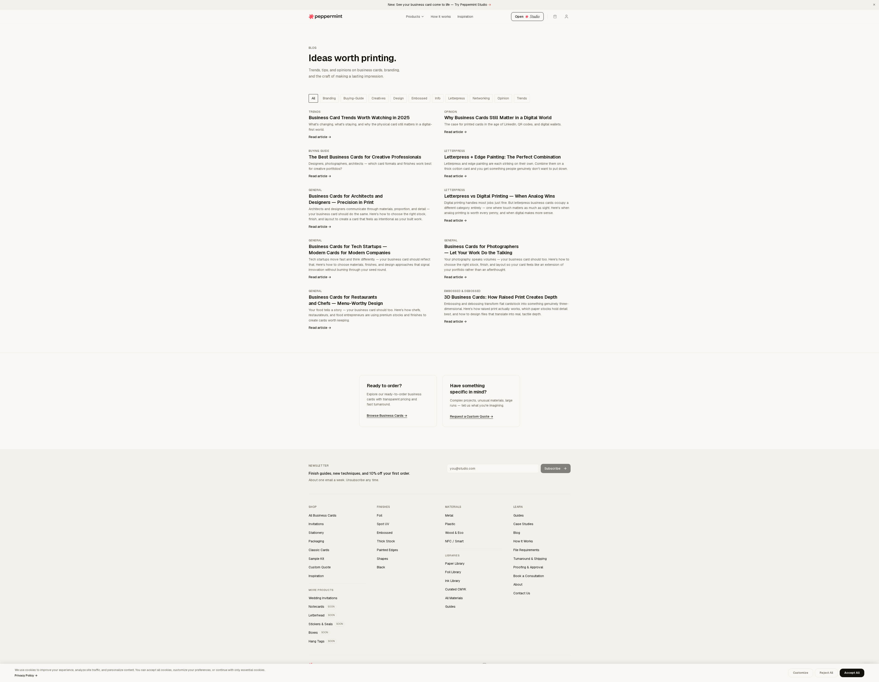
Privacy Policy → (26, 675)
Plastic (450, 524)
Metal (449, 515)
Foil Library (453, 572)
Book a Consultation (528, 576)
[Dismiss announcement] (874, 5)
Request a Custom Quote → (471, 416)
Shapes (382, 559)
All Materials (454, 598)
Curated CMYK (455, 589)
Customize (800, 673)
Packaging (316, 541)
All (313, 98)
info (438, 98)
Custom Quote (320, 567)
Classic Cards (319, 550)
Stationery (316, 533)
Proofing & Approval (528, 567)
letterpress (456, 98)
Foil (379, 515)
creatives (379, 98)
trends (522, 98)
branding (329, 98)
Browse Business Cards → (387, 415)
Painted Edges (387, 550)
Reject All (826, 673)
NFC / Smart (454, 541)
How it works (441, 16)
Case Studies (523, 524)
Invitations (316, 524)
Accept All (852, 673)
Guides (450, 606)
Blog (516, 533)
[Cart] (555, 16)
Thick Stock (386, 541)
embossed (419, 98)
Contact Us (521, 593)
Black (381, 567)
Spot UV (383, 524)
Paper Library (455, 563)
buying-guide (354, 98)
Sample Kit (316, 559)
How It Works (523, 541)
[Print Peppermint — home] (356, 16)
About (517, 584)
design (398, 98)
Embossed (385, 533)
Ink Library (452, 581)
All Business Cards (322, 515)
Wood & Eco (454, 533)
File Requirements (526, 550)
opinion (503, 98)
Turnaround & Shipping (530, 559)
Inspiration (465, 16)
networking (481, 98)
